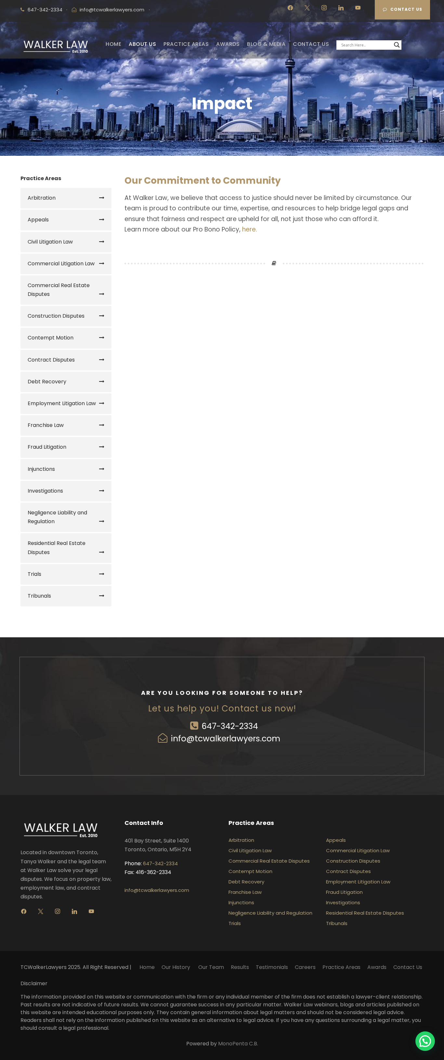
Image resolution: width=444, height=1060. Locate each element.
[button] (425, 1041)
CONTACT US (311, 44)
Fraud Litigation (47, 447)
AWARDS (228, 44)
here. (249, 229)
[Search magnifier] (396, 44)
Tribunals (39, 596)
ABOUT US (142, 44)
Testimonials (272, 967)
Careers (305, 967)
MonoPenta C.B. (238, 1043)
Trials (34, 574)
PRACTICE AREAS (186, 44)
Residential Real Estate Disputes (56, 547)
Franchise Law (46, 425)
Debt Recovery (47, 381)
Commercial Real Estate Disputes (59, 290)
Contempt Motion (50, 337)
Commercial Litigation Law (61, 263)
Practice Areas (341, 967)
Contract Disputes (51, 360)
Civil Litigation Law (50, 241)
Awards (376, 967)
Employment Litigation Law (62, 403)
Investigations (45, 491)
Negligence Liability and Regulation (57, 517)
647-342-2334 (230, 726)
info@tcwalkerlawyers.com (112, 9)
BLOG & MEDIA (266, 44)
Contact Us (406, 9)
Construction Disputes (56, 316)
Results (240, 967)
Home (147, 967)
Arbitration (42, 198)
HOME (113, 44)
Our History (176, 967)
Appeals (38, 219)
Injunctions (41, 469)
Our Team (211, 967)
